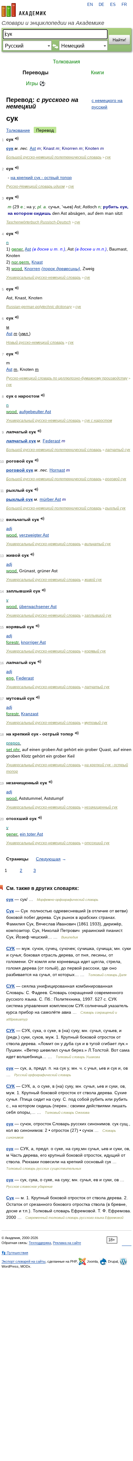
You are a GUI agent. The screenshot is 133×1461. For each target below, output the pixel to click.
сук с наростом (98, 420)
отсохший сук (96, 843)
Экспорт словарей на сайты (23, 1261)
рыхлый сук (19, 499)
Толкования (66, 61)
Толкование (18, 130)
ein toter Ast (31, 834)
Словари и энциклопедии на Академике (53, 23)
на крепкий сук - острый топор (41, 177)
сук (9, 148)
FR (124, 4)
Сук (10, 910)
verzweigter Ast (34, 534)
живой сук (93, 580)
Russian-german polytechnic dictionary (39, 307)
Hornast (57, 470)
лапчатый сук (21, 440)
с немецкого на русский (107, 103)
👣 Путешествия (15, 1253)
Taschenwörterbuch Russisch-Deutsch (38, 222)
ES (113, 4)
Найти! (119, 39)
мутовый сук (95, 723)
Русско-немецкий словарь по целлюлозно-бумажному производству (66, 378)
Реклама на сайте (67, 1243)
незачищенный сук (101, 807)
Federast (51, 440)
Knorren (32, 268)
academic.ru (24, 10)
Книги (97, 72)
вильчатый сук (97, 544)
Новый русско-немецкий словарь (35, 342)
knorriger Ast (33, 642)
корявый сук (95, 651)
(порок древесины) (60, 268)
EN (90, 4)
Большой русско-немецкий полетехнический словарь (53, 157)
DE (101, 4)
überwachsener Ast (38, 606)
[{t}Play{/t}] (17, 138)
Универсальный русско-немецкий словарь (43, 277)
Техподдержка (40, 1243)
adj (9, 528)
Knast (37, 262)
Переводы (36, 72)
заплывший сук (97, 615)
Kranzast (29, 713)
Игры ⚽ (35, 83)
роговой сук (19, 470)
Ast (33, 148)
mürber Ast (50, 499)
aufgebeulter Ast (35, 411)
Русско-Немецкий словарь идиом (35, 186)
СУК (10, 948)
